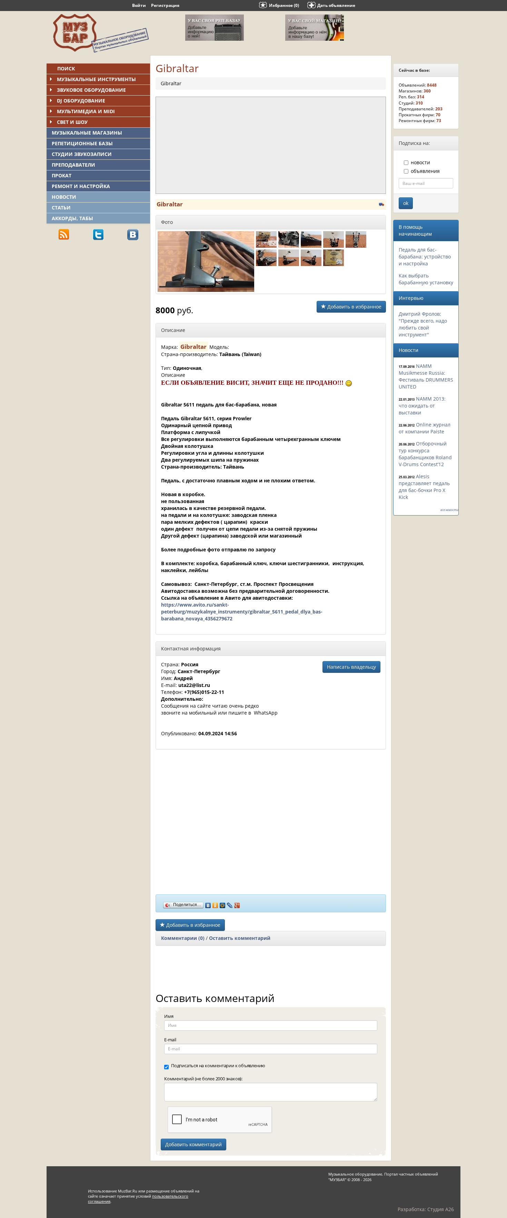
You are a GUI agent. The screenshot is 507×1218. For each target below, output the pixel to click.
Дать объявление (336, 5)
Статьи (61, 207)
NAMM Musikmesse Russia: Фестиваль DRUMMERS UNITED (426, 376)
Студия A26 (440, 1209)
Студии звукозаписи (82, 154)
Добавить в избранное (353, 306)
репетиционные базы (82, 143)
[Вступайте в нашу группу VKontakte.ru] (132, 234)
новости (420, 162)
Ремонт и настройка (81, 186)
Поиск (66, 68)
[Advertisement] (98, 294)
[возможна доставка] (382, 203)
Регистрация (165, 5)
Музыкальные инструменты (96, 79)
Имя (168, 1016)
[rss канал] (63, 234)
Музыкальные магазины (87, 132)
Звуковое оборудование (91, 90)
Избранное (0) (284, 5)
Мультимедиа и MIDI (86, 111)
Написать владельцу (351, 667)
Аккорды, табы (72, 218)
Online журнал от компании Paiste (424, 428)
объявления (425, 171)
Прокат (61, 175)
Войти (139, 5)
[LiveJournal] (229, 903)
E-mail (170, 1040)
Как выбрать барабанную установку (426, 279)
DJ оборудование (81, 100)
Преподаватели (73, 164)
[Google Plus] (237, 903)
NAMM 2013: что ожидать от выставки (422, 405)
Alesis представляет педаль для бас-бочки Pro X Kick (424, 486)
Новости (64, 197)
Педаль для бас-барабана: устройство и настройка (425, 256)
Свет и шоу (72, 122)
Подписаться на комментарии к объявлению (218, 1065)
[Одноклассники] (215, 903)
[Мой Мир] (222, 903)
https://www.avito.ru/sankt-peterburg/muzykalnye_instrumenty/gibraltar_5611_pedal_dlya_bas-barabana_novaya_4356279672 (241, 611)
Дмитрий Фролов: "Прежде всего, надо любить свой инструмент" (423, 324)
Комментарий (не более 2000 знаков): (203, 1078)
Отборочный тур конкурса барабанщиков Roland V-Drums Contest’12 (425, 454)
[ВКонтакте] (208, 903)
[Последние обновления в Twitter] (98, 234)
